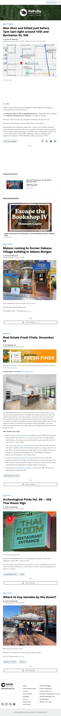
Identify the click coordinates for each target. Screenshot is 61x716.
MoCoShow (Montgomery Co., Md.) (50, 694)
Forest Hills (7, 495)
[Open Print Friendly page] (55, 141)
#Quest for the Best (10, 662)
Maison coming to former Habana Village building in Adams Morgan (27, 249)
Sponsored (6, 333)
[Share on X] (46, 141)
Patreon (25, 699)
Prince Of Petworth (11, 39)
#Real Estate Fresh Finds (11, 475)
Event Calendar (27, 694)
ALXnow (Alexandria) (46, 688)
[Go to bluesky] (14, 704)
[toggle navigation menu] (59, 2)
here (22, 656)
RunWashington (44, 699)
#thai (22, 574)
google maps (8, 80)
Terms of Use (26, 704)
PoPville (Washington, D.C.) (47, 696)
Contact (25, 691)
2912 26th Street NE (27, 371)
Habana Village (31, 303)
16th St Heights (8, 24)
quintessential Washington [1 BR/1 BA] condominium (23, 445)
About (25, 686)
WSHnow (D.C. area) (45, 702)
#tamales (22, 662)
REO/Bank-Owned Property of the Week (20, 468)
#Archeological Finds (10, 574)
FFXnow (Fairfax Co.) (46, 691)
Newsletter (26, 696)
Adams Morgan (8, 244)
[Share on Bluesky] (51, 141)
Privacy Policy (27, 702)
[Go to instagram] (10, 704)
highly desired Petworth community (24, 458)
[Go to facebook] (6, 704)
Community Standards (29, 688)
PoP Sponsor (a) (10, 345)
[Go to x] (2, 704)
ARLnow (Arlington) (45, 686)
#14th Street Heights (10, 141)
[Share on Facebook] (42, 141)
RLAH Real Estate (12, 368)
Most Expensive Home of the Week (17, 435)
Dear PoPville (7, 593)
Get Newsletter (51, 2)
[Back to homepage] (4, 2)
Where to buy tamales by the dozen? (29, 597)
